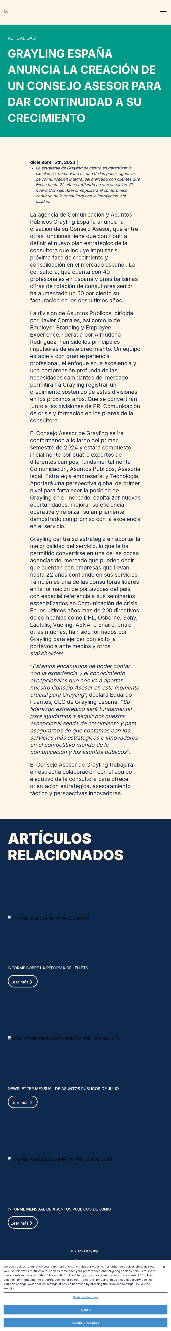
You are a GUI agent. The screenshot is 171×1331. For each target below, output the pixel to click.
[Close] (164, 1267)
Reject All (85, 1310)
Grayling (7, 11)
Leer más (19, 982)
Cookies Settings (85, 1297)
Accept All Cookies (85, 1322)
